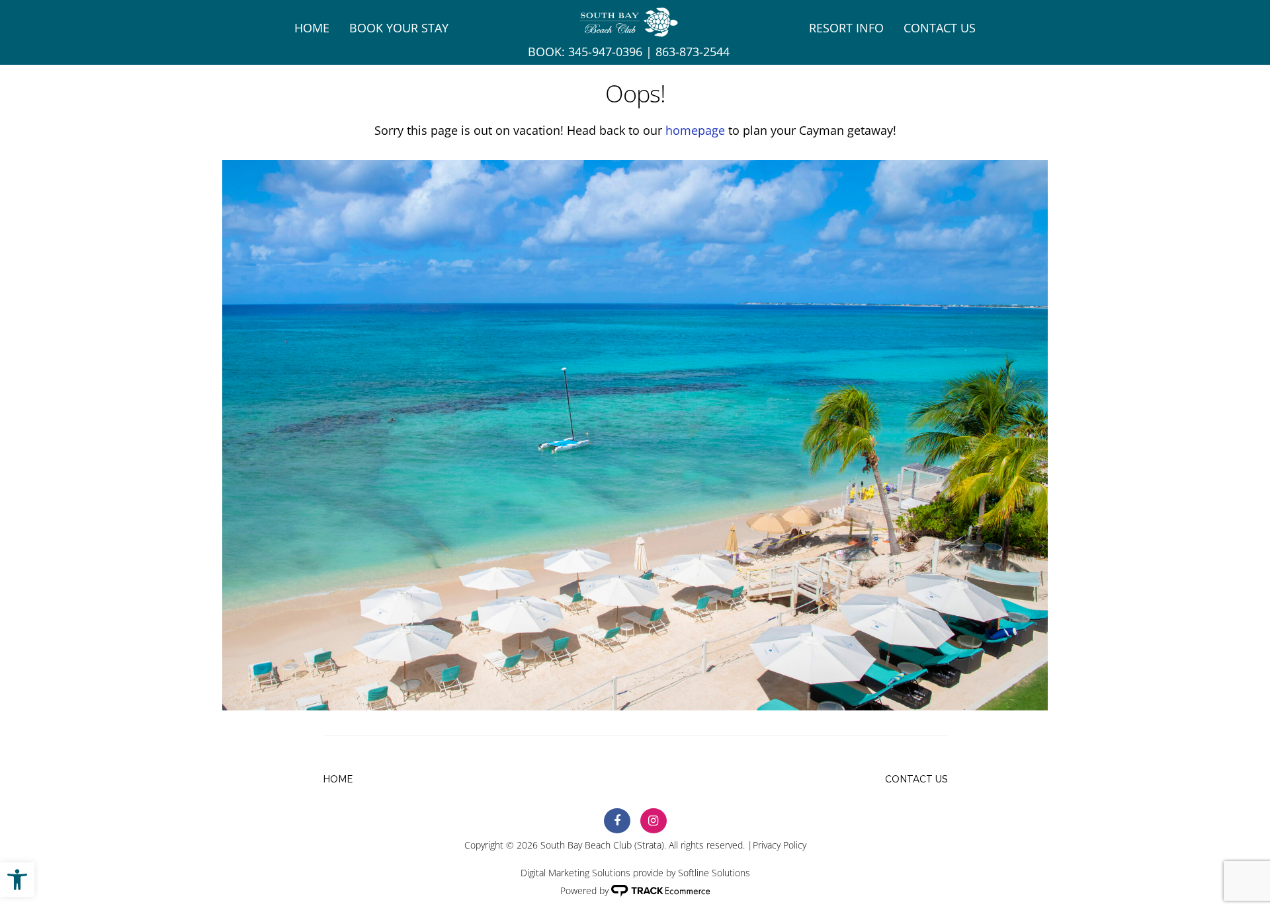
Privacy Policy (779, 845)
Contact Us (940, 28)
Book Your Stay (398, 28)
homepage (695, 130)
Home (311, 28)
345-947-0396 (605, 51)
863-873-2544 (693, 51)
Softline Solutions (714, 872)
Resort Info (846, 28)
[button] (17, 879)
